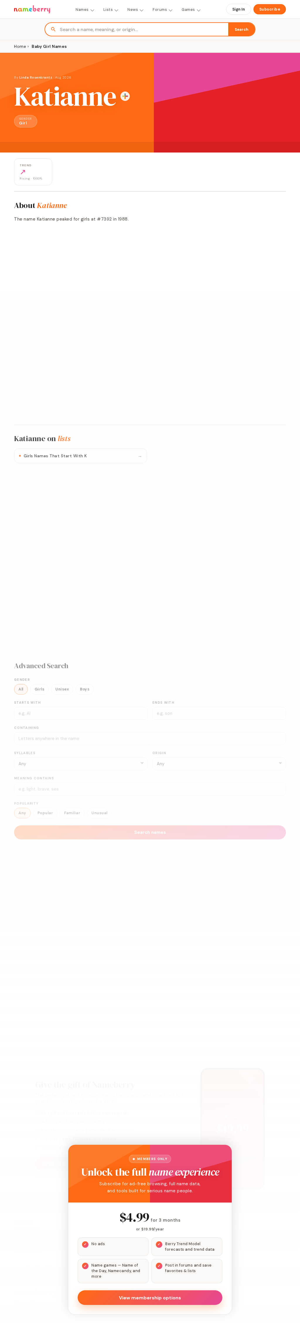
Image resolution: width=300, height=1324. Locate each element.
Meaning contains (34, 778)
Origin (159, 753)
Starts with (27, 702)
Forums (160, 9)
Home (20, 46)
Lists (108, 9)
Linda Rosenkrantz (35, 77)
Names (82, 9)
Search (241, 29)
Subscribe (269, 9)
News (132, 9)
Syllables (24, 753)
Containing (26, 728)
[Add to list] (125, 96)
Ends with (163, 702)
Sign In (238, 9)
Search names (150, 832)
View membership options (150, 1298)
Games (188, 9)
